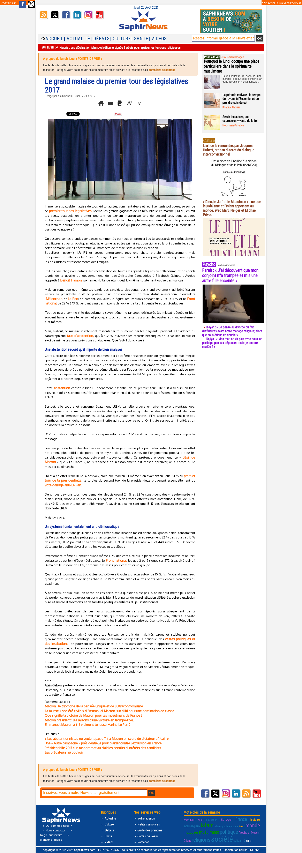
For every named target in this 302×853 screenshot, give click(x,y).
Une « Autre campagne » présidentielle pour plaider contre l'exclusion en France (103, 743)
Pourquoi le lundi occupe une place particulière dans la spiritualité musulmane (231, 66)
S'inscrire (268, 3)
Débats (109, 830)
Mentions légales (51, 839)
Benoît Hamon (71, 280)
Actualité (110, 818)
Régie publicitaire (51, 835)
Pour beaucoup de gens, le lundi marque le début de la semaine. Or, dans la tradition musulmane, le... (242, 79)
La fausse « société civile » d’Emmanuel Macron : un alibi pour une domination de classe (109, 711)
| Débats (100, 38)
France (241, 819)
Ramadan (143, 842)
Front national (116, 560)
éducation (211, 819)
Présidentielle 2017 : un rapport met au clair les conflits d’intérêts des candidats (103, 748)
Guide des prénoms (149, 830)
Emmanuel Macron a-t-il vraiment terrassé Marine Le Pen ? (87, 725)
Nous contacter (55, 830)
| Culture (120, 38)
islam (207, 825)
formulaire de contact (162, 70)
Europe (226, 819)
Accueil (54, 38)
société (222, 839)
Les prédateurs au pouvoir (64, 752)
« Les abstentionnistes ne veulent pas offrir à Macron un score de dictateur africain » (107, 739)
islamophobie (222, 826)
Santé (108, 836)
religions (200, 839)
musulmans (209, 832)
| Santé (139, 38)
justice (234, 826)
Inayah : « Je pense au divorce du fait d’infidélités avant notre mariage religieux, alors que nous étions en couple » (232, 331)
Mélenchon (54, 299)
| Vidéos (158, 38)
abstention (62, 388)
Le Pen (73, 299)
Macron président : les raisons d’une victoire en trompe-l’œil (89, 720)
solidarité (239, 841)
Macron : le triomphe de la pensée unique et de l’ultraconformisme (94, 706)
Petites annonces (148, 824)
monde (252, 825)
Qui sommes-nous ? (58, 825)
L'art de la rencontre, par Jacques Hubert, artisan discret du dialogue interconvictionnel (228, 149)
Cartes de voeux (147, 836)
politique (229, 832)
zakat (248, 840)
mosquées (191, 832)
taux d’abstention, (80, 336)
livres (242, 826)
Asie (200, 819)
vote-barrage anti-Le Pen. (63, 485)
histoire (255, 820)
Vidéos (109, 842)
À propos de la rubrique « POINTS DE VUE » (72, 58)
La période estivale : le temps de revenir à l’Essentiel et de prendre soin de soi (241, 99)
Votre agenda (146, 818)
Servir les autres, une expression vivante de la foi (239, 119)
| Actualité (77, 38)
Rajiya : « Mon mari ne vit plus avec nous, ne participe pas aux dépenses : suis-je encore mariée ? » (232, 343)
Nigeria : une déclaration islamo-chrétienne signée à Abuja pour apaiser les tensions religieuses (120, 48)
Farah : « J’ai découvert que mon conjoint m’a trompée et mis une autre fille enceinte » (230, 275)
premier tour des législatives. (71, 211)
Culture (109, 824)
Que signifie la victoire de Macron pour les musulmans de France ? (93, 715)
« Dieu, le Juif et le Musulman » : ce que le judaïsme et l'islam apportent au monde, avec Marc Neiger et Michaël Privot (232, 208)
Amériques (189, 819)
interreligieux (192, 826)
